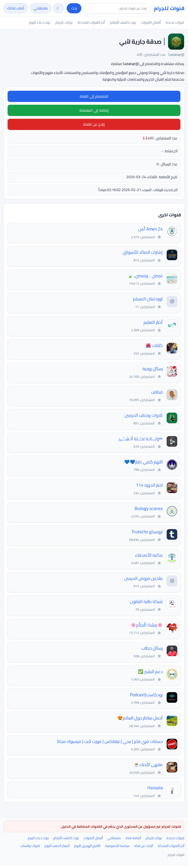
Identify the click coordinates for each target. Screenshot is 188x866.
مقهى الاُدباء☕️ (148, 764)
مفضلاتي (40, 8)
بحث (74, 8)
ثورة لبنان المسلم (148, 299)
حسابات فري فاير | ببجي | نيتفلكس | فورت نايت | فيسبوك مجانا (110, 741)
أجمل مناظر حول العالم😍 (140, 718)
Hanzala (155, 788)
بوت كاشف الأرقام (123, 22)
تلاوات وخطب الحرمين (144, 415)
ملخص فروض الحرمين (143, 578)
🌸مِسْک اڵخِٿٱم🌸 (147, 625)
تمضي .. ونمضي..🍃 (145, 276)
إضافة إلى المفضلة (94, 110)
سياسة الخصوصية (117, 846)
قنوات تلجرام (169, 8)
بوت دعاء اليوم (39, 22)
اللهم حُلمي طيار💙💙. (143, 462)
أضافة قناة (133, 838)
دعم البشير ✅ (150, 671)
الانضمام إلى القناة (94, 96)
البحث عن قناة (143, 846)
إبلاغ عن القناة (94, 124)
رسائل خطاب (152, 648)
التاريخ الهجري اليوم (87, 846)
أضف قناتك (15, 8)
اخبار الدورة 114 (149, 485)
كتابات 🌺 (154, 345)
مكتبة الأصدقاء (149, 555)
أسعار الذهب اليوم (56, 846)
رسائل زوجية (152, 369)
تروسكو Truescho (147, 532)
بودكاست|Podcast (146, 695)
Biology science (149, 508)
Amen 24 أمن (150, 229)
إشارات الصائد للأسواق (143, 252)
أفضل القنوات (151, 22)
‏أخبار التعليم (153, 322)
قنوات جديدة (175, 22)
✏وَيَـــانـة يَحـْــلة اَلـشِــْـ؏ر (141, 439)
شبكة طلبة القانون (146, 601)
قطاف (157, 392)
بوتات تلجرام (63, 22)
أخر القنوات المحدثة (91, 22)
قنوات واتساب (30, 846)
